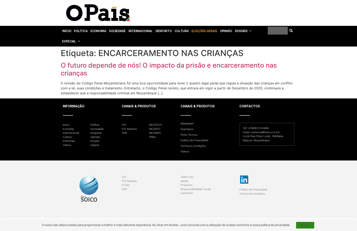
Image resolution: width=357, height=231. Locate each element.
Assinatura (187, 129)
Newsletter (187, 123)
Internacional (141, 31)
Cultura (182, 31)
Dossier (241, 31)
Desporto (164, 31)
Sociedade (117, 31)
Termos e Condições (193, 146)
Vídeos (185, 151)
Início (66, 31)
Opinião (226, 31)
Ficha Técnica (189, 134)
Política (80, 31)
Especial (69, 41)
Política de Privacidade (194, 140)
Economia (98, 31)
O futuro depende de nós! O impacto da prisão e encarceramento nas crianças (169, 69)
